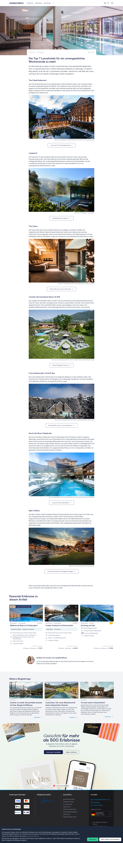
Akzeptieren (93, 839)
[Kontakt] (105, 3)
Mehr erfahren (71, 752)
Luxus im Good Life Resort (60, 503)
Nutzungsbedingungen (70, 812)
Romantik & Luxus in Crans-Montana (60, 425)
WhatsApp (96, 802)
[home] (16, 3)
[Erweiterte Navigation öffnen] (54, 3)
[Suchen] (112, 3)
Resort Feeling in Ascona (60, 365)
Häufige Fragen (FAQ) (70, 817)
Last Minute (47, 3)
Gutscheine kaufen (69, 799)
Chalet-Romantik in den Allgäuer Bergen (60, 571)
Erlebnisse (30, 3)
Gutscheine (38, 3)
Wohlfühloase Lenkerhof (60, 218)
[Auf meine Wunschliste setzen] (40, 607)
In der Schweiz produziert (62, 786)
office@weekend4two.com (101, 799)
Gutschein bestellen (53, 752)
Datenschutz (67, 807)
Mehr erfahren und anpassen (110, 839)
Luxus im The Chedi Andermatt (60, 145)
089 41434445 (98, 805)
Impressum (66, 814)
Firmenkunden (67, 804)
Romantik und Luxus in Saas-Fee (60, 289)
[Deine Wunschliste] (108, 3)
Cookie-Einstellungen (69, 809)
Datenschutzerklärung (32, 836)
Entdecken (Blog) (68, 802)
